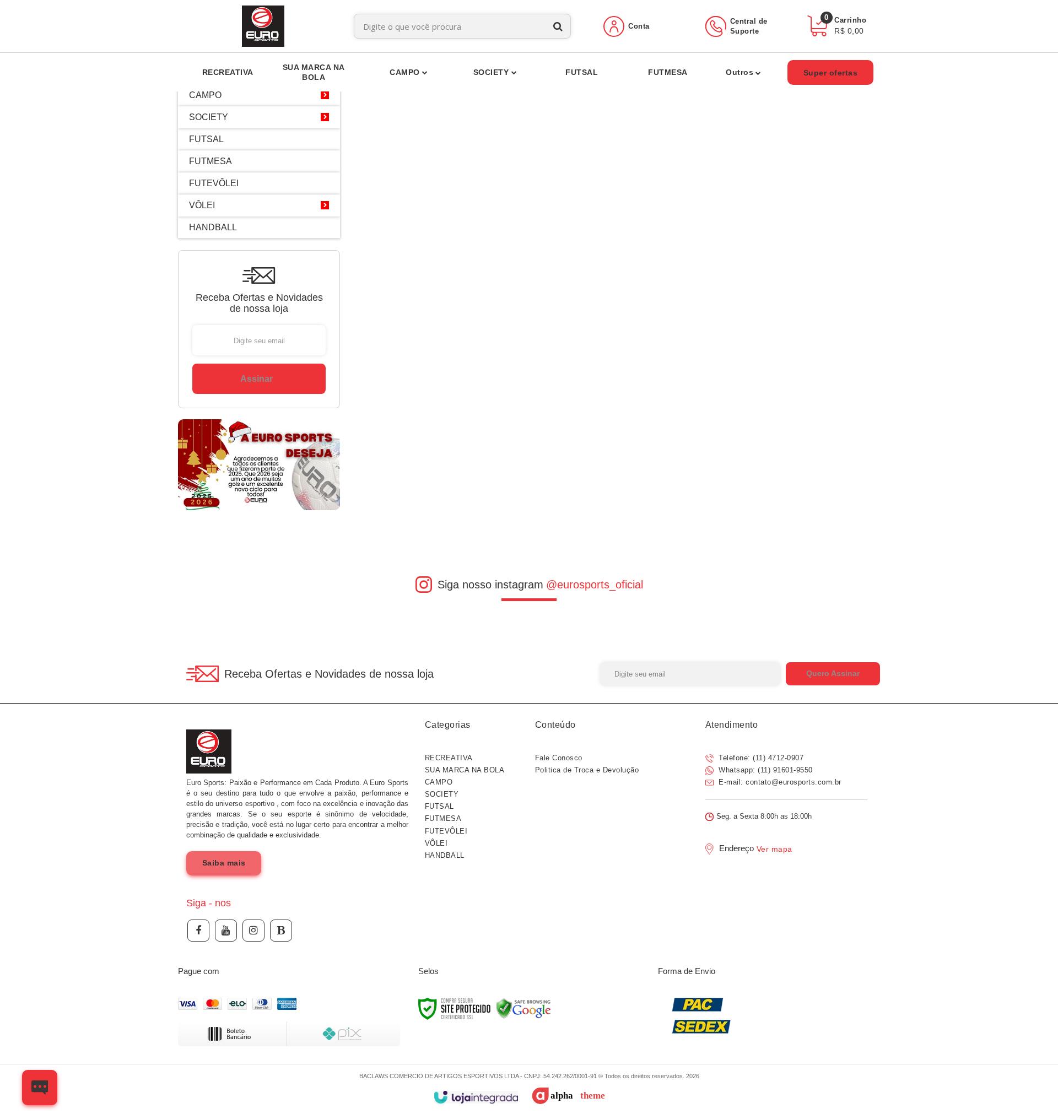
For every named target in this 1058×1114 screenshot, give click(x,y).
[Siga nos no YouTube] (226, 931)
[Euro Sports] (263, 26)
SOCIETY (442, 794)
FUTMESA (443, 818)
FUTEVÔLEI (446, 831)
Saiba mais (224, 862)
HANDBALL (445, 855)
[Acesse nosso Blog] (281, 931)
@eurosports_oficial (594, 584)
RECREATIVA (449, 758)
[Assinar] (259, 379)
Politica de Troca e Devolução (587, 770)
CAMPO (439, 782)
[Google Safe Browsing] (523, 1008)
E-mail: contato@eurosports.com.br (778, 782)
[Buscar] (558, 26)
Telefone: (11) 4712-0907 (760, 758)
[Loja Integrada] (475, 1097)
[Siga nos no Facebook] (198, 931)
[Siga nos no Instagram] (253, 931)
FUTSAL (439, 806)
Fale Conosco (558, 758)
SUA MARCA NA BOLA (465, 770)
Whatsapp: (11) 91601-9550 (764, 770)
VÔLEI (436, 843)
